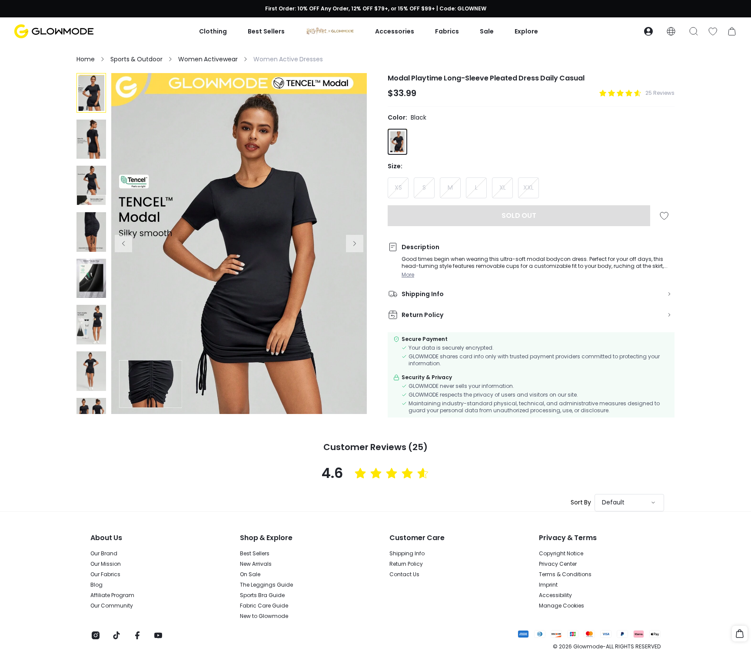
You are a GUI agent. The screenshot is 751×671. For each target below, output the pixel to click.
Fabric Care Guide (264, 606)
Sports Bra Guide (262, 595)
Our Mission (105, 564)
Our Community (111, 606)
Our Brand (103, 554)
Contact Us (404, 574)
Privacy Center (558, 564)
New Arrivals (256, 564)
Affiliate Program (112, 595)
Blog (96, 585)
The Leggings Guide (266, 585)
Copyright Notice (561, 554)
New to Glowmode (264, 616)
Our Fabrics (105, 574)
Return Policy (406, 564)
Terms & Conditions (565, 574)
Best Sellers (254, 554)
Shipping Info (407, 554)
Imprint (548, 585)
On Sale (250, 574)
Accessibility (555, 595)
